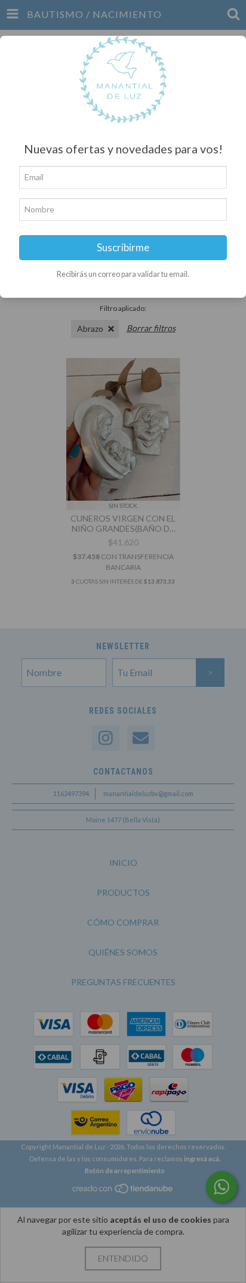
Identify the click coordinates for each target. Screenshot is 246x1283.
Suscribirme (123, 247)
